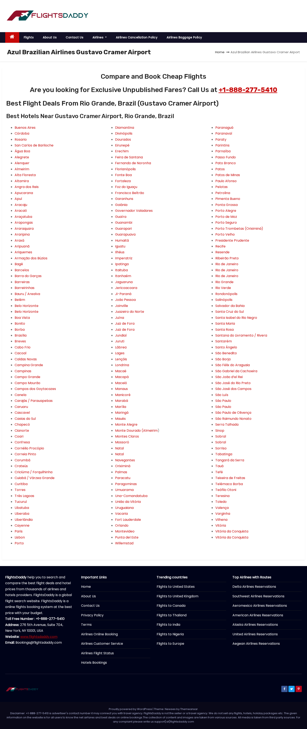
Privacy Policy (92, 615)
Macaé (120, 371)
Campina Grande (29, 365)
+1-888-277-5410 (248, 90)
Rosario (21, 139)
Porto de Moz (226, 216)
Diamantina (124, 127)
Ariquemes (23, 252)
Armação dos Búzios (31, 258)
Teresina (222, 495)
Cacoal (20, 353)
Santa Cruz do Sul (229, 311)
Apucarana (24, 192)
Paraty (220, 139)
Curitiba (21, 484)
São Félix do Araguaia (232, 365)
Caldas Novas (26, 359)
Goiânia (121, 204)
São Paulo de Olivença (233, 412)
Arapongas (24, 222)
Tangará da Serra (229, 460)
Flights (29, 37)
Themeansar (189, 709)
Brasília (21, 335)
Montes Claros (127, 436)
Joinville (121, 305)
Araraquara (24, 228)
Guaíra (120, 216)
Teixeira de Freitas (230, 477)
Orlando (121, 525)
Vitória (220, 525)
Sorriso (221, 448)
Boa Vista (22, 317)
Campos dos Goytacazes (35, 388)
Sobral (220, 436)
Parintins (222, 145)
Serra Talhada (226, 424)
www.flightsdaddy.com (38, 636)
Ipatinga (122, 264)
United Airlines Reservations (255, 634)
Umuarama (124, 489)
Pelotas (221, 186)
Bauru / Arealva (27, 293)
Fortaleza (123, 181)
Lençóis (121, 359)
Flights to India (168, 624)
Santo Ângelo (226, 347)
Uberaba (22, 513)
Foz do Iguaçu (126, 186)
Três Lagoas (24, 495)
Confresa (22, 442)
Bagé (19, 264)
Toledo (221, 501)
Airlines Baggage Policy (184, 37)
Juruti (119, 341)
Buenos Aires (25, 127)
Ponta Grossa (226, 204)
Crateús (21, 466)
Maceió (121, 383)
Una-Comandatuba (131, 495)
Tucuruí (21, 501)
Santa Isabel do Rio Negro (236, 317)
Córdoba (22, 133)
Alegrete (22, 157)
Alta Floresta (25, 175)
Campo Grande (27, 377)
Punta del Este (126, 537)
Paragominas (126, 484)
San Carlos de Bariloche (34, 145)
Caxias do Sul (25, 418)
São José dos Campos (233, 388)
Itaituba (121, 270)
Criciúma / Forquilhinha (33, 472)
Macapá (122, 377)
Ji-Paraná (123, 293)
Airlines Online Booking (99, 634)
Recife (220, 246)
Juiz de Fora (124, 323)
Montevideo (124, 531)
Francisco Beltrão (129, 192)
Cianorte (22, 430)
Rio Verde (223, 287)
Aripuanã (22, 246)
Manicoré (123, 394)
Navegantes (125, 460)
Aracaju (21, 204)
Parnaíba (223, 151)
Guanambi (123, 222)
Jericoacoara (126, 287)
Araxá (19, 240)
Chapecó (22, 424)
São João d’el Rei (229, 377)
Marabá (121, 400)
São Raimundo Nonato (233, 418)
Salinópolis (223, 299)
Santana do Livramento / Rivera (241, 335)
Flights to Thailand (171, 615)
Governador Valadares (134, 210)
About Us (50, 37)
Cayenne (22, 525)
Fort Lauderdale (128, 519)
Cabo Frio (22, 347)
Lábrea (121, 347)
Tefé (219, 472)
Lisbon (20, 537)
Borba (20, 329)
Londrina (122, 365)
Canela (20, 394)
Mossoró (122, 442)
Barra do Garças (28, 276)
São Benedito (226, 353)
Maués (120, 418)
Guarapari (123, 228)
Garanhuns (124, 198)
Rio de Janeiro (226, 264)
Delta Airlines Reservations (254, 586)
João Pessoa (125, 299)
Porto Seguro (226, 222)
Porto (19, 543)
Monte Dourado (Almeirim (136, 430)
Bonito (20, 323)
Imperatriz (123, 258)
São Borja (223, 359)
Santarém (223, 341)
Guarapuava (125, 234)
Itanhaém (123, 276)
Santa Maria (225, 323)
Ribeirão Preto (227, 258)
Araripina (22, 234)
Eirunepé (122, 145)
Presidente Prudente (232, 240)
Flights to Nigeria (170, 634)
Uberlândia (24, 519)
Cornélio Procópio (29, 448)
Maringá (121, 412)
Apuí (18, 198)
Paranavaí (223, 133)
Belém (20, 299)
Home (220, 52)
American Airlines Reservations (257, 615)
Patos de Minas (227, 175)
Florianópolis (125, 169)
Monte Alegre (126, 424)
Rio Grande (224, 282)
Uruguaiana (124, 507)
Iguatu (120, 246)
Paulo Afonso (226, 181)
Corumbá (22, 460)
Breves (20, 341)
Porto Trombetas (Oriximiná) (239, 228)
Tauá (219, 466)
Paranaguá (224, 127)
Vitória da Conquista (231, 531)
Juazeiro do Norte (129, 311)
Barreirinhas (24, 287)
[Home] (12, 37)
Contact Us (74, 37)
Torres (20, 489)
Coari (19, 436)
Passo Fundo (225, 157)
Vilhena (221, 519)
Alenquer (22, 163)
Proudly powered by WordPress (131, 709)
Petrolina (222, 192)
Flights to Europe (170, 643)
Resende (222, 252)
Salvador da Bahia (230, 305)
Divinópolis (123, 133)
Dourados (123, 139)
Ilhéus (119, 252)
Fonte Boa (123, 175)
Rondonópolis (226, 293)
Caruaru (21, 406)
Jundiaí (121, 335)
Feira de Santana (129, 157)
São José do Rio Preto (233, 383)
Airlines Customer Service (102, 643)
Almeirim (22, 169)
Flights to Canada (171, 605)
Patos (220, 169)
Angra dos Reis (27, 186)
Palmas (121, 472)
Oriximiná (122, 466)
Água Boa (22, 151)
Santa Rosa (224, 329)
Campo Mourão (27, 383)
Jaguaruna (124, 282)
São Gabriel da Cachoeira (236, 371)
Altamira (22, 181)
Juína (119, 317)
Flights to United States (176, 586)
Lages (119, 353)
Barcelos (22, 270)
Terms (86, 624)
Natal (119, 448)
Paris (19, 531)
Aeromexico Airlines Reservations (259, 605)
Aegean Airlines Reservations (256, 643)
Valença (222, 507)
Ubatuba (22, 507)
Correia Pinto (25, 454)
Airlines (98, 37)
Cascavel (22, 412)
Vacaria (121, 513)
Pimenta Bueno (227, 198)
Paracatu (122, 477)
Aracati (21, 210)
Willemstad (124, 543)
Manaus (121, 388)
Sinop (219, 430)
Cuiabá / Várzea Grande (35, 477)
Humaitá (122, 240)
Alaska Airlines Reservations (255, 624)
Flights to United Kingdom (177, 596)
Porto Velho (225, 234)
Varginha (222, 513)
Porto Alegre (225, 210)
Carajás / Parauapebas (34, 400)
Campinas (23, 371)
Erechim (122, 151)
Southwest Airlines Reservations (258, 596)
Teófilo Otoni (225, 489)
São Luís (221, 394)
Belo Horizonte (26, 305)
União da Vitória (128, 501)
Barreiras (22, 282)
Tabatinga (223, 454)
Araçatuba (23, 216)
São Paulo (223, 400)
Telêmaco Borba (229, 484)
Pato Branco (225, 163)
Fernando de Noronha (133, 163)
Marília (120, 406)
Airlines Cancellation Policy (136, 37)
